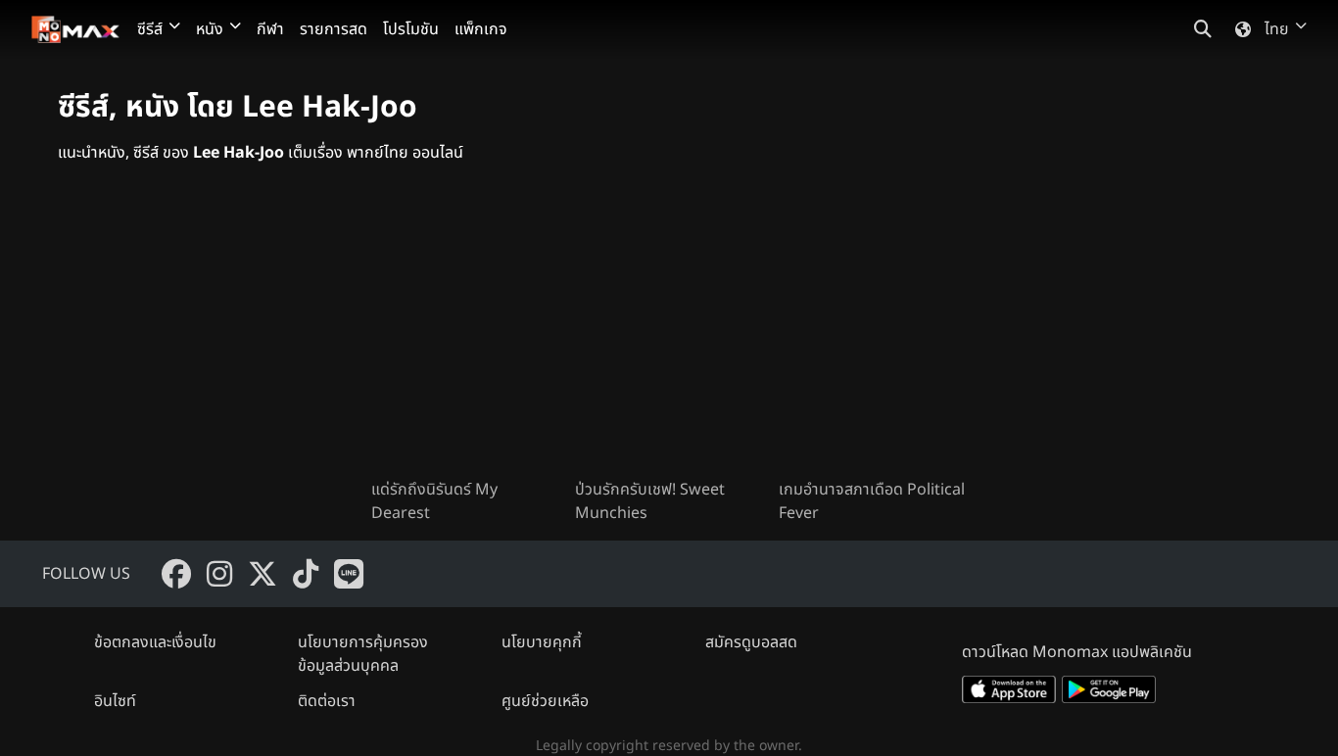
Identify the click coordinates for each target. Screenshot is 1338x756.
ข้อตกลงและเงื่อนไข (155, 642)
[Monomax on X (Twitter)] (262, 573)
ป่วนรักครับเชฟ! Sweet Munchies (650, 501)
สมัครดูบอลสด (751, 642)
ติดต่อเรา (327, 701)
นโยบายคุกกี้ (542, 642)
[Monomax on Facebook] (176, 573)
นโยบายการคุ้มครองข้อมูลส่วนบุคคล (363, 654)
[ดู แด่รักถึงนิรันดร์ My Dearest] (465, 337)
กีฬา (270, 29)
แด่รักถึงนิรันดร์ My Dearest (434, 501)
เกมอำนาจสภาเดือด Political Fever (872, 501)
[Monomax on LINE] (348, 573)
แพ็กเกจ (480, 29)
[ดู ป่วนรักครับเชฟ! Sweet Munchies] (669, 337)
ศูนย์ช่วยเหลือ (545, 701)
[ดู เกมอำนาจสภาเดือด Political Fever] (873, 337)
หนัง (209, 29)
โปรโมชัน (411, 29)
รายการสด (333, 29)
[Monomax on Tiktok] (305, 573)
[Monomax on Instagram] (219, 573)
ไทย (1277, 29)
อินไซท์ (115, 701)
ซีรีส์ (150, 29)
